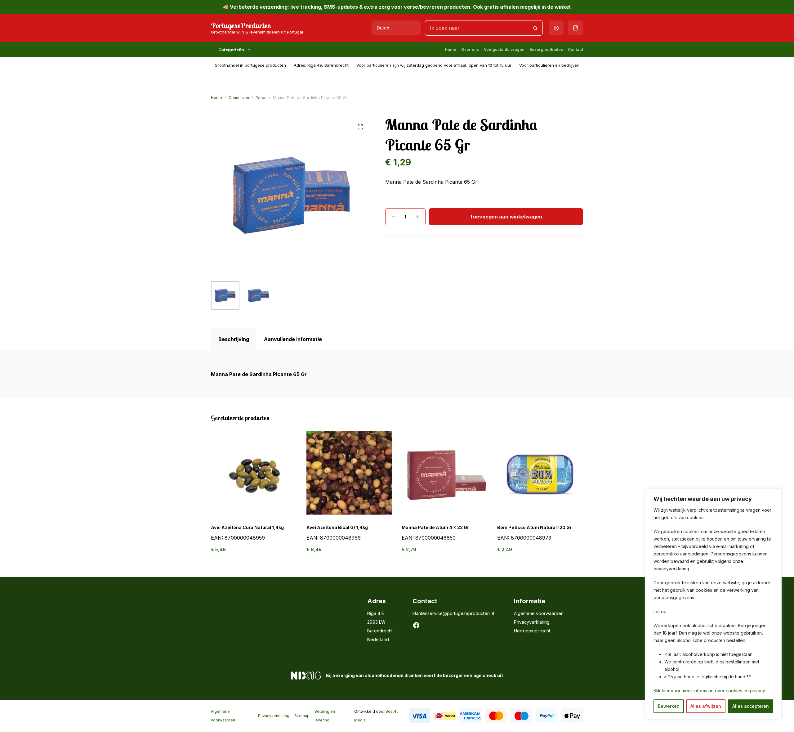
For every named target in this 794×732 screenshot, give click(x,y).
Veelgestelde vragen (504, 49)
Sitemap (302, 715)
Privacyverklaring (532, 622)
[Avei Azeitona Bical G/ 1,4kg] (349, 474)
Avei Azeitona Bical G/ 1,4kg (337, 527)
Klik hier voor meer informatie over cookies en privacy (709, 690)
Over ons (470, 49)
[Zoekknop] (535, 27)
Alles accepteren (750, 706)
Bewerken (669, 706)
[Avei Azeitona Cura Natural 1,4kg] (254, 474)
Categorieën (231, 49)
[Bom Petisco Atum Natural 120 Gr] (540, 474)
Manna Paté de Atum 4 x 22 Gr (435, 527)
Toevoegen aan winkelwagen (506, 216)
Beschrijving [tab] (233, 339)
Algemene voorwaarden (539, 613)
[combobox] (476, 28)
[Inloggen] (556, 28)
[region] (713, 604)
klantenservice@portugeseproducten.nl (453, 613)
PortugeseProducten (241, 25)
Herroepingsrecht (532, 630)
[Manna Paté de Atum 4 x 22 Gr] (445, 474)
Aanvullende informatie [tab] (293, 339)
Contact (575, 49)
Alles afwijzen (705, 706)
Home (450, 49)
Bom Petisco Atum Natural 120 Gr (534, 527)
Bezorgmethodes (546, 49)
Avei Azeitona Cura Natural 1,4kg (247, 527)
